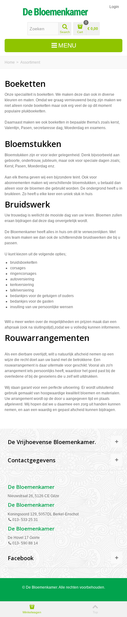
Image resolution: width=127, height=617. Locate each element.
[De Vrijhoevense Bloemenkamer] (55, 12)
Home (10, 62)
